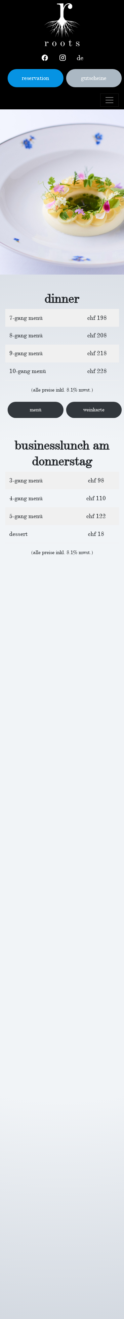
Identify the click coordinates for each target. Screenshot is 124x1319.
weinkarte (93, 409)
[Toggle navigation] (109, 100)
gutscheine (93, 78)
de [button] (80, 57)
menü (35, 409)
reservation (35, 78)
